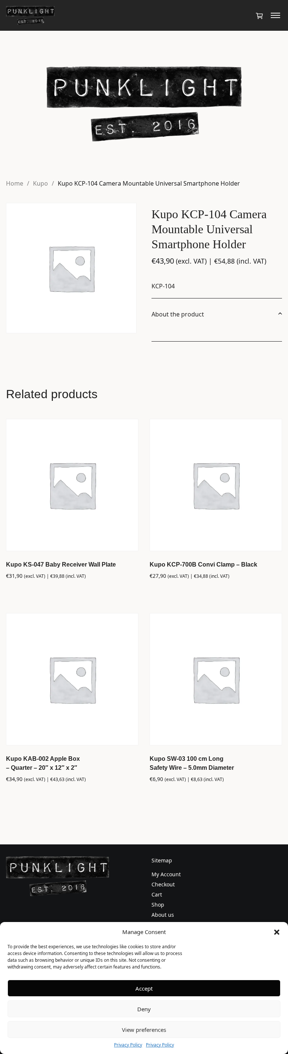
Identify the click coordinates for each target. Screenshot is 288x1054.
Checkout (163, 884)
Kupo (40, 183)
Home (14, 183)
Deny (144, 1009)
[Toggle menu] (275, 15)
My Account (166, 874)
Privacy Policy (128, 1045)
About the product (178, 314)
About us (163, 914)
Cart (157, 894)
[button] (276, 932)
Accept (144, 988)
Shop (158, 904)
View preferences (144, 1029)
